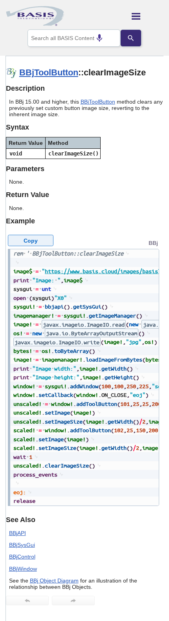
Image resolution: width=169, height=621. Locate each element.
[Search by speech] (99, 38)
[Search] (130, 38)
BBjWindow (23, 569)
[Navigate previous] (27, 600)
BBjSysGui (22, 545)
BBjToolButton (48, 72)
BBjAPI (17, 533)
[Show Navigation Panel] (148, 16)
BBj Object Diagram (54, 580)
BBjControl (22, 556)
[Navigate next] (73, 600)
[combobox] (74, 38)
